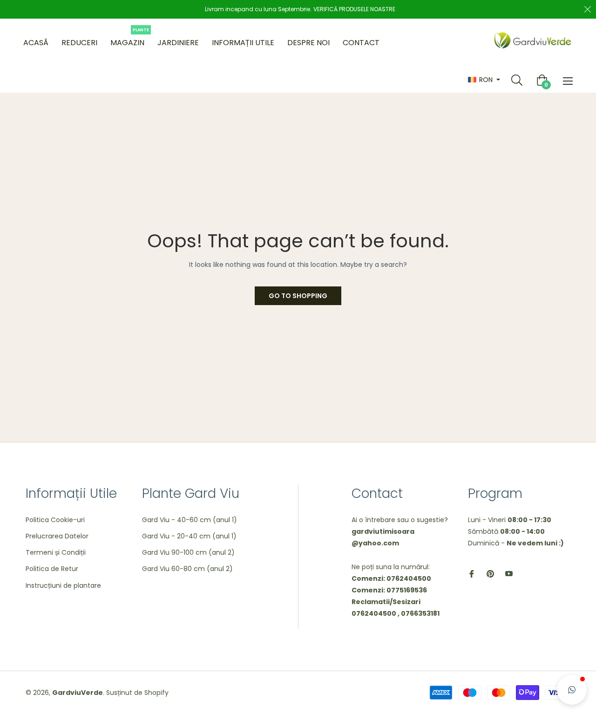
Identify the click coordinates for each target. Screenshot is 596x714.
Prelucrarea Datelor (57, 536)
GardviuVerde (77, 692)
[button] (572, 690)
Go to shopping (298, 295)
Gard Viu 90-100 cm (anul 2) (188, 552)
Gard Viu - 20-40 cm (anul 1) (189, 536)
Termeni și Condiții (56, 552)
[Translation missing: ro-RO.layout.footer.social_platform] (471, 573)
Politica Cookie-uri (55, 519)
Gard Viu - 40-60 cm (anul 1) (189, 519)
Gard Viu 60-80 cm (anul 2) (187, 568)
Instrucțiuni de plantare (63, 585)
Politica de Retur (52, 568)
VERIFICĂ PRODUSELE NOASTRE (354, 9)
